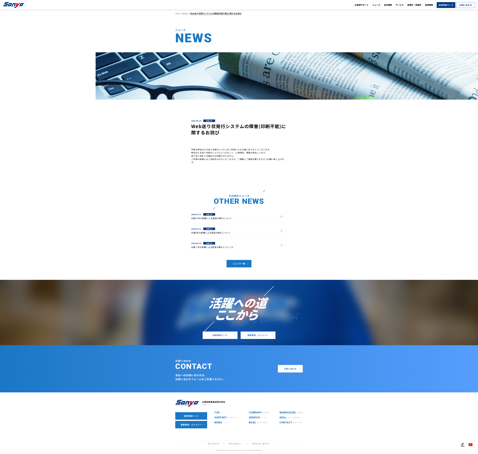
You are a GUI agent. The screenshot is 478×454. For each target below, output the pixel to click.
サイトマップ (213, 444)
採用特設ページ (446, 4)
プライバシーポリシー (261, 444)
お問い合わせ (465, 4)
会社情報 (388, 4)
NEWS (185, 14)
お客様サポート (362, 4)
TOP (177, 14)
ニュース (376, 4)
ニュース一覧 (239, 263)
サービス (400, 4)
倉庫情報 (429, 4)
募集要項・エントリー (258, 335)
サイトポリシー (235, 444)
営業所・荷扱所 (414, 4)
